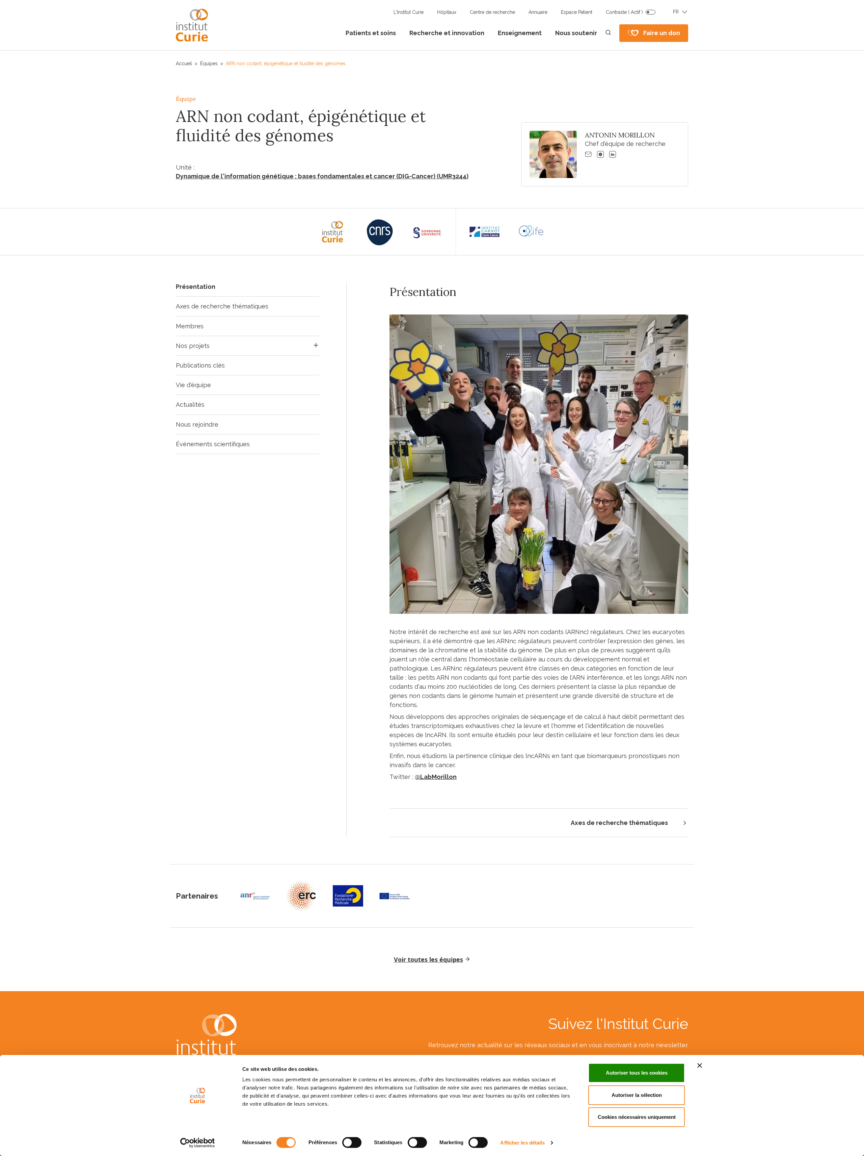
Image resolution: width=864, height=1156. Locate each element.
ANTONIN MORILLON (620, 135)
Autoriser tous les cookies (637, 1073)
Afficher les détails (522, 1143)
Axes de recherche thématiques (222, 306)
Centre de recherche (492, 12)
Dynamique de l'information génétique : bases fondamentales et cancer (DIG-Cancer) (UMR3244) (322, 176)
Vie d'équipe (193, 384)
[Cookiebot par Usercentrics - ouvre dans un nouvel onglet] (197, 1143)
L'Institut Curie (409, 12)
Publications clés (200, 365)
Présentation (195, 286)
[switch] (351, 1142)
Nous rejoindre (197, 424)
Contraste (624, 12)
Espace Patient (576, 12)
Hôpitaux (446, 12)
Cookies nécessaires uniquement (637, 1117)
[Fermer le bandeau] (699, 1065)
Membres (190, 326)
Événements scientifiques (213, 444)
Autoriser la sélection (637, 1095)
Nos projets (193, 345)
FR (676, 12)
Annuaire (538, 12)
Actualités (190, 404)
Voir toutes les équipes (428, 959)
